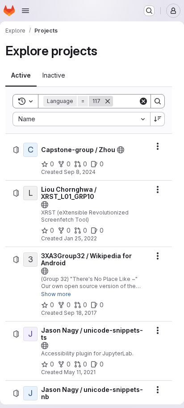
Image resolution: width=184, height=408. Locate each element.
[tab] (21, 75)
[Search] (158, 101)
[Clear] (143, 101)
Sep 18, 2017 (80, 312)
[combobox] (81, 119)
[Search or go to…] (149, 10)
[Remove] (107, 101)
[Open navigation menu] (25, 11)
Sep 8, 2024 (80, 172)
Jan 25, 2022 (80, 238)
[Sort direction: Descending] (158, 119)
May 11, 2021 (80, 372)
